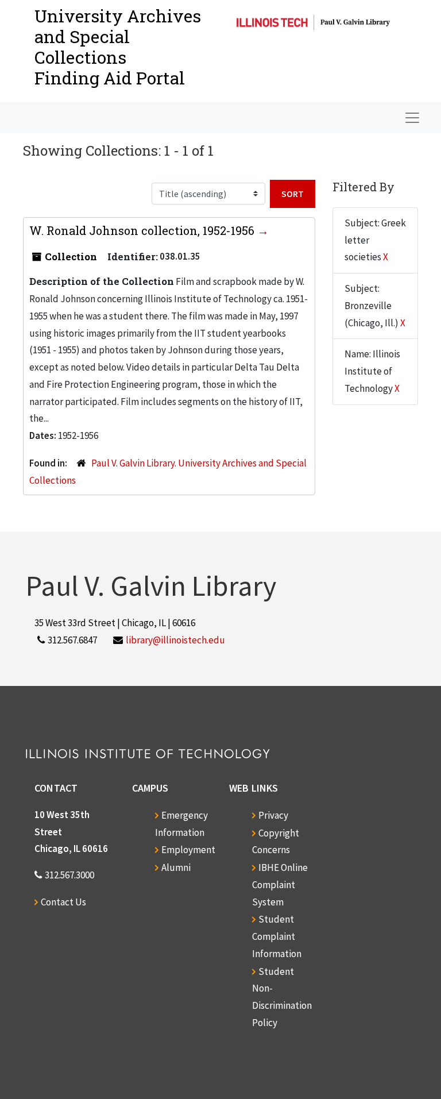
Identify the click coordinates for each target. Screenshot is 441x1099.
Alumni (176, 867)
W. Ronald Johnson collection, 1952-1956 (143, 230)
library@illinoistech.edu (175, 640)
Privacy (273, 815)
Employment (188, 849)
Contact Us (63, 902)
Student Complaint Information (276, 936)
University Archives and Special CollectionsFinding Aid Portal (117, 47)
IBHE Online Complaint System (280, 884)
